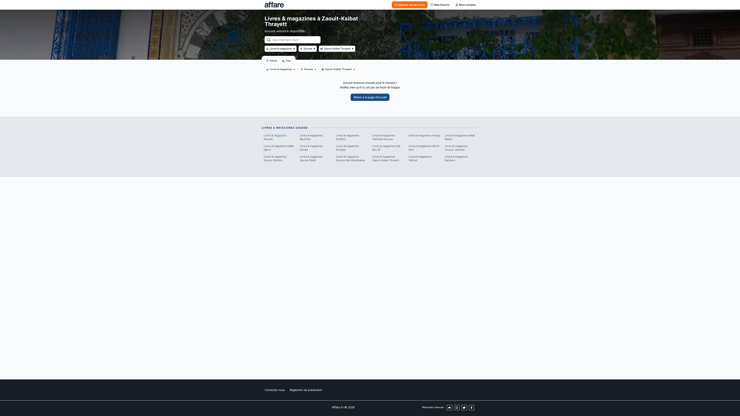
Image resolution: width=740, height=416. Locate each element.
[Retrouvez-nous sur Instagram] (457, 407)
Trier (288, 60)
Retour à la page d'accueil (370, 97)
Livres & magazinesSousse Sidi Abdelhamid (350, 158)
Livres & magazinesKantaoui (456, 158)
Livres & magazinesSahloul (420, 158)
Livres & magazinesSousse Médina (275, 158)
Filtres (273, 60)
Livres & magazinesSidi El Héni (424, 147)
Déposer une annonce (411, 4)
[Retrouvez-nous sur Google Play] (449, 407)
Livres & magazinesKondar (311, 147)
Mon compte (467, 4)
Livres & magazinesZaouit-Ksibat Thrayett (385, 158)
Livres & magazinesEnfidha (347, 137)
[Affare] (274, 5)
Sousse (309, 48)
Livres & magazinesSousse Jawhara (456, 147)
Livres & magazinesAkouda (275, 137)
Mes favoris (442, 4)
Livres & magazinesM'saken (347, 147)
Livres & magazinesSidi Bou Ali (386, 147)
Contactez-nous (275, 390)
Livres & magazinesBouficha (311, 137)
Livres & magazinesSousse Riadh (311, 158)
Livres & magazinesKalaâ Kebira (460, 137)
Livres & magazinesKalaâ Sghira (278, 147)
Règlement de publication (306, 390)
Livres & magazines (282, 48)
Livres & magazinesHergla (424, 135)
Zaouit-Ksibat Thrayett (339, 48)
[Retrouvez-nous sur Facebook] (471, 407)
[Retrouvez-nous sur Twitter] (464, 407)
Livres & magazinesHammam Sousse (383, 137)
